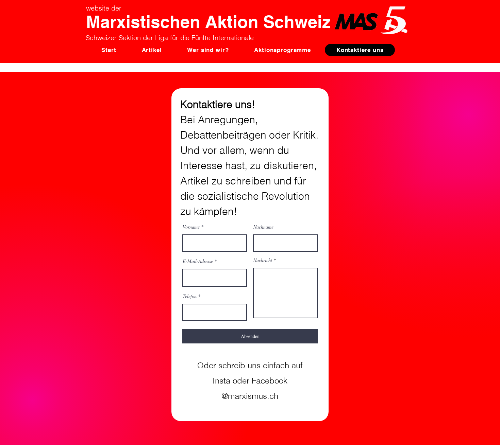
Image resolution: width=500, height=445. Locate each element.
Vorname (191, 227)
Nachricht (262, 260)
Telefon (190, 296)
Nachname (263, 227)
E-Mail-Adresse (198, 261)
